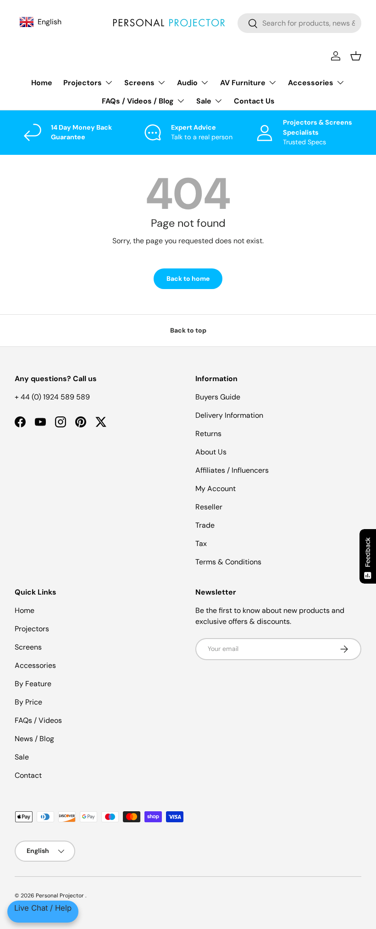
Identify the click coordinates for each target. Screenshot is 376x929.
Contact (28, 775)
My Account (215, 488)
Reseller (208, 507)
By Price (28, 702)
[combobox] (299, 23)
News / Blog (34, 738)
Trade (205, 525)
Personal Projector (60, 895)
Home (41, 82)
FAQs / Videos (38, 720)
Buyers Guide (217, 397)
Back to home (188, 278)
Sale (22, 757)
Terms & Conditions (228, 562)
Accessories (35, 665)
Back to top (188, 330)
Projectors (32, 629)
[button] (356, 56)
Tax (201, 543)
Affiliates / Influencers (232, 470)
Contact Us (254, 101)
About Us (211, 452)
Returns (208, 433)
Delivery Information (229, 415)
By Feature (33, 684)
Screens (28, 647)
